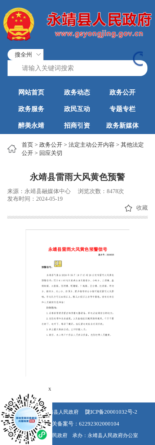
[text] (77, 68)
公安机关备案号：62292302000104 (77, 424)
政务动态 (77, 92)
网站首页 (31, 92)
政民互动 (77, 108)
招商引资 (77, 125)
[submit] (138, 60)
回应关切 (50, 153)
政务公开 (123, 92)
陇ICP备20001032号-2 (110, 412)
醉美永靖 (31, 125)
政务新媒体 (122, 125)
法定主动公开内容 (91, 145)
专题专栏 (123, 108)
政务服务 (31, 108)
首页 (27, 145)
